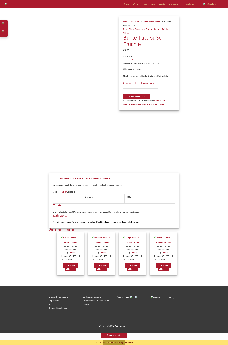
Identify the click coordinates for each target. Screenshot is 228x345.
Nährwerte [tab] (105, 178)
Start (125, 22)
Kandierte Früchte (161, 29)
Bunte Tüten (128, 29)
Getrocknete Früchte (151, 22)
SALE (135, 4)
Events (162, 4)
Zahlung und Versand (92, 297)
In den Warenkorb (136, 96)
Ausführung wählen (71, 267)
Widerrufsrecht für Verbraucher (96, 300)
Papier (63, 192)
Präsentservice (148, 4)
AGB (51, 304)
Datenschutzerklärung (58, 297)
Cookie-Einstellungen (58, 308)
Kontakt (86, 304)
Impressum (54, 300)
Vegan (126, 33)
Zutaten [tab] (97, 178)
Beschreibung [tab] (65, 178)
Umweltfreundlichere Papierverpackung (140, 83)
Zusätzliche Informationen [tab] (82, 178)
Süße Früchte (135, 22)
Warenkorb (211, 4)
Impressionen (174, 4)
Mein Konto (189, 4)
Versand (130, 60)
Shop (126, 4)
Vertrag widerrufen (114, 335)
